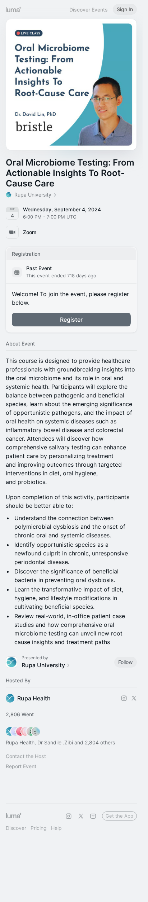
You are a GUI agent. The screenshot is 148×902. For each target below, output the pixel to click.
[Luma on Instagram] (69, 816)
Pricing (39, 828)
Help (56, 828)
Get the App (119, 816)
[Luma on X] (81, 816)
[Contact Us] (93, 816)
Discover (16, 828)
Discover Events (88, 9)
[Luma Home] (14, 9)
